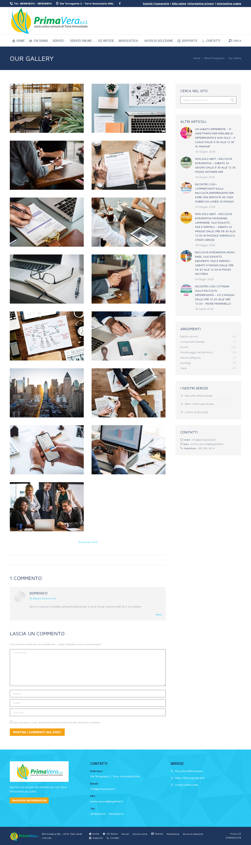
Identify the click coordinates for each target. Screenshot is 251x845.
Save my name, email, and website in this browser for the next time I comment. (57, 722)
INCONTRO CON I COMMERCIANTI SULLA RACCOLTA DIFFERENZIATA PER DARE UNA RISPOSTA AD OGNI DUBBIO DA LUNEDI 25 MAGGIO (214, 192)
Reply (159, 614)
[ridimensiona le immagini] (186, 133)
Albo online (179, 3)
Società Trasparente (156, 3)
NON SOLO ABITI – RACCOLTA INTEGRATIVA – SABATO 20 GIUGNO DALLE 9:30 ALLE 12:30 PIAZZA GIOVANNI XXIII (215, 165)
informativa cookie (229, 3)
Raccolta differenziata (198, 395)
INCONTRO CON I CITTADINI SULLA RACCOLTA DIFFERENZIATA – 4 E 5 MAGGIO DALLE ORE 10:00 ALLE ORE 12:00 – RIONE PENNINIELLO (215, 295)
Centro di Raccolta (196, 412)
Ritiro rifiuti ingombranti (199, 403)
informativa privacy (201, 3)
